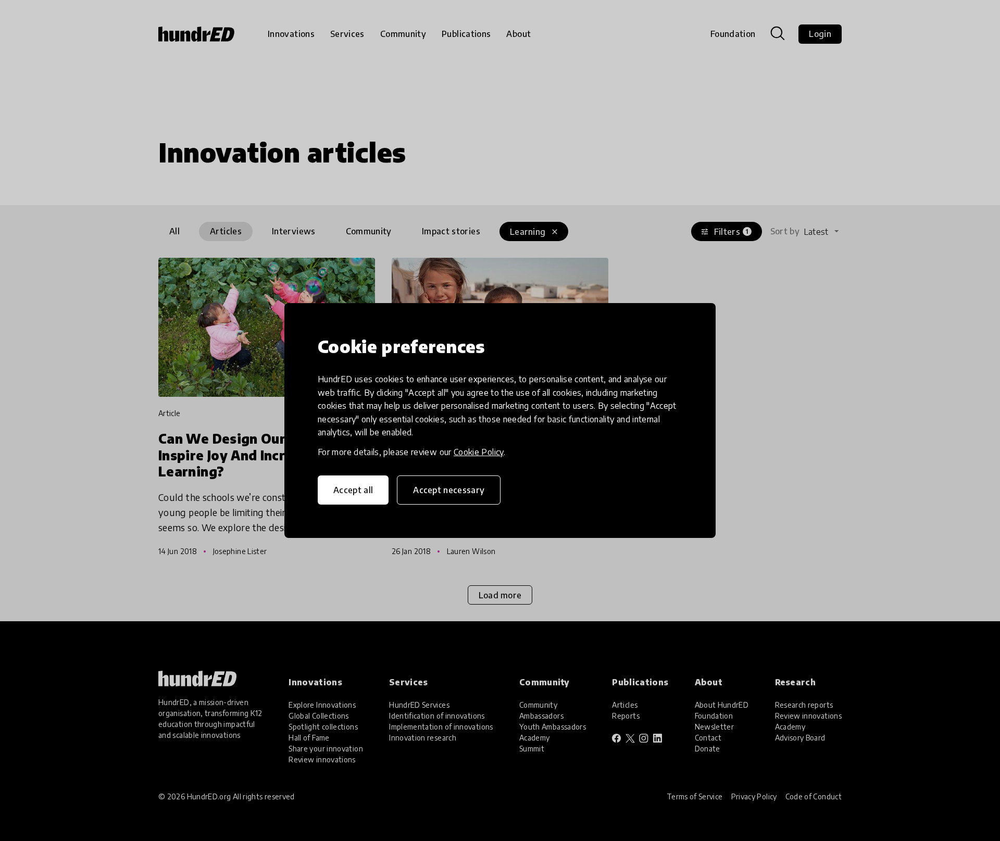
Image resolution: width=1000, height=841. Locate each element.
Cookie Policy (479, 452)
